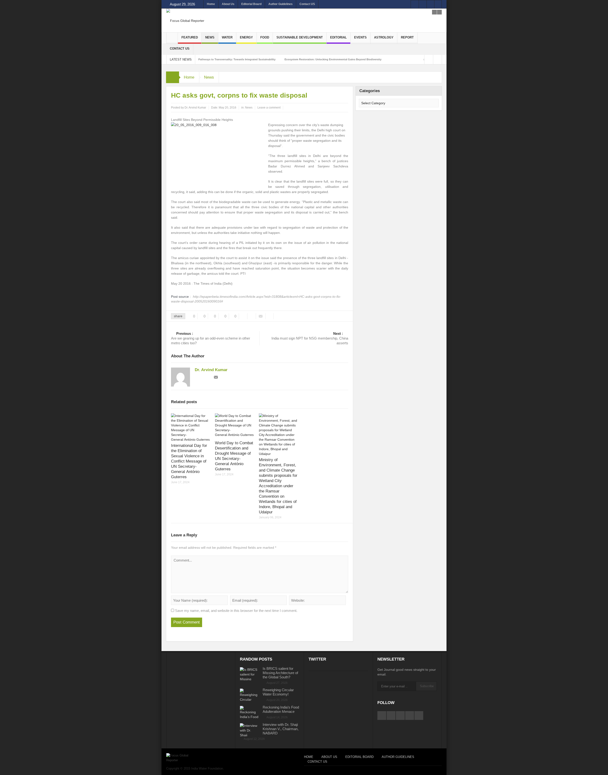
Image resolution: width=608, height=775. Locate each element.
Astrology (384, 37)
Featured (189, 37)
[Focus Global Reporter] (185, 20)
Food (264, 37)
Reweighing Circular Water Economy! (278, 692)
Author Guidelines (280, 4)
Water (227, 37)
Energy (246, 37)
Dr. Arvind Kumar (195, 107)
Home (211, 4)
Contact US (307, 4)
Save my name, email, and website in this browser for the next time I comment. (236, 611)
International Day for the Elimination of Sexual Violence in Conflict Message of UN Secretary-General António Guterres (189, 461)
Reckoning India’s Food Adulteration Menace (281, 709)
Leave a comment (268, 107)
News (209, 37)
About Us (228, 4)
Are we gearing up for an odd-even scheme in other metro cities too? (210, 338)
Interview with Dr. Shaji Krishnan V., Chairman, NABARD (281, 729)
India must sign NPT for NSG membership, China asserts (309, 338)
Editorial (338, 37)
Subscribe (427, 686)
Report (407, 37)
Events (360, 37)
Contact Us (180, 48)
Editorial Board (251, 4)
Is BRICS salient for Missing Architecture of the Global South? (280, 672)
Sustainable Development (299, 37)
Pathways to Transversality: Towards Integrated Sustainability (237, 59)
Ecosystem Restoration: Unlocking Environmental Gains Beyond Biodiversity (333, 59)
